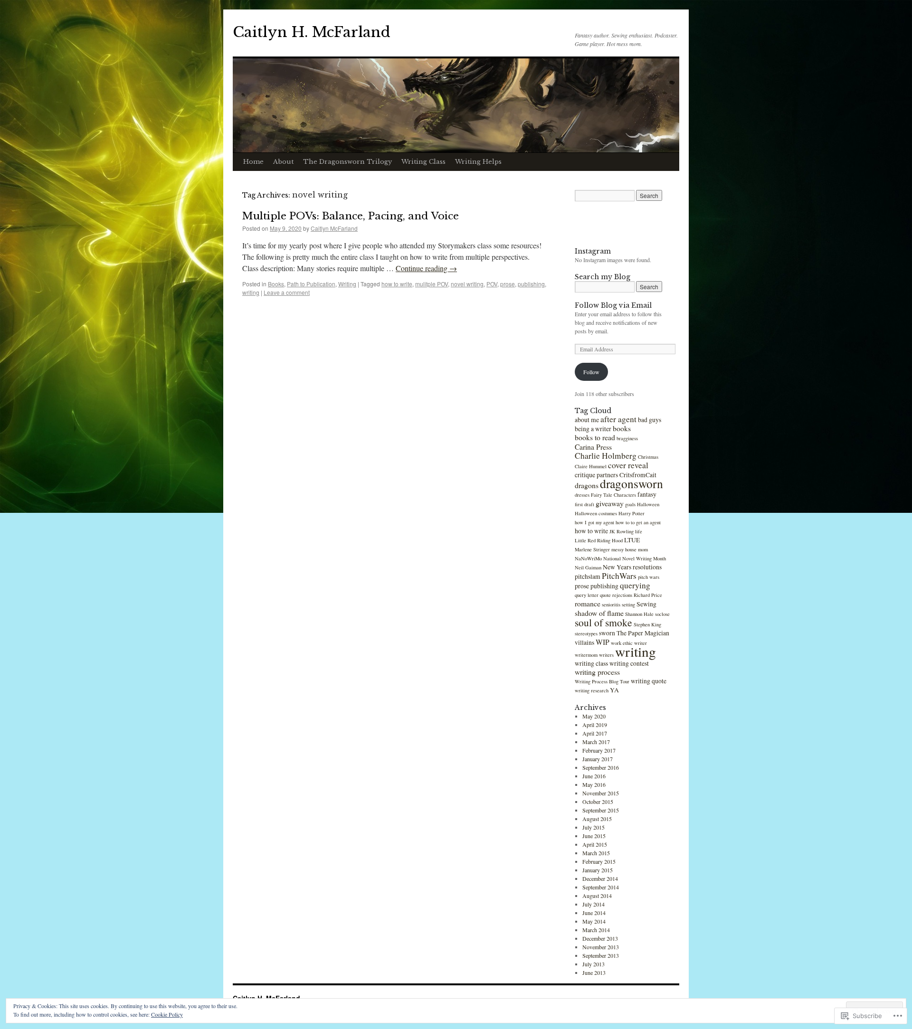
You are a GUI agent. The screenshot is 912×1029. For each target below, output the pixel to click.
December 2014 (600, 878)
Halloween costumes (596, 513)
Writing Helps (478, 162)
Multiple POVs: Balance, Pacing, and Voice (350, 216)
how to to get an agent (638, 522)
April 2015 (594, 844)
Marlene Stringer (592, 549)
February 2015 (599, 861)
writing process (597, 672)
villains (584, 642)
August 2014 (597, 895)
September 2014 (600, 887)
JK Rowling (621, 531)
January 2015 (597, 870)
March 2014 (596, 930)
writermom (586, 654)
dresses (582, 494)
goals (630, 504)
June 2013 (594, 972)
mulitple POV (431, 284)
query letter (586, 595)
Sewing (646, 604)
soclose (662, 614)
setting (628, 604)
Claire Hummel (591, 466)
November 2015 (600, 793)
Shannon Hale (639, 614)
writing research (591, 690)
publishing (531, 284)
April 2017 (594, 733)
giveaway (610, 503)
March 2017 (596, 742)
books (622, 428)
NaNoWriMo (588, 558)
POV (491, 284)
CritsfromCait (637, 475)
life (638, 531)
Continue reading (426, 268)
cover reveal (628, 465)
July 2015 (593, 827)
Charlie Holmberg (605, 455)
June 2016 (594, 776)
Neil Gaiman (588, 567)
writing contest (629, 663)
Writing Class (423, 162)
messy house (623, 549)
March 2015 (596, 853)
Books (276, 284)
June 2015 (594, 836)
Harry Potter (631, 513)
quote (605, 595)
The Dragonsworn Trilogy (347, 162)
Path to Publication (311, 284)
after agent (618, 419)
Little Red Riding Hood (599, 540)
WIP (602, 642)
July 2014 (593, 904)
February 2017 (599, 750)
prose (507, 284)
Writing (347, 284)
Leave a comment (287, 292)
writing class (591, 663)
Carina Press (593, 447)
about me (587, 419)
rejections (622, 595)
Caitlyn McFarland (334, 228)
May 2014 (594, 921)
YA (614, 690)
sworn (607, 633)
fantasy (646, 494)
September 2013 (600, 955)
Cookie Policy (167, 1014)
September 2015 (600, 810)
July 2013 (593, 964)
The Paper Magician (643, 633)
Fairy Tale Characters (613, 494)
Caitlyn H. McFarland (311, 32)
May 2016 (594, 784)
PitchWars (619, 575)
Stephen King (647, 624)
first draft (584, 504)
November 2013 (600, 947)
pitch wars (648, 577)
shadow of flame (599, 613)
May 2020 (594, 716)
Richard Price (648, 595)
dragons (586, 485)
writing (250, 292)
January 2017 (597, 759)
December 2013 (600, 938)
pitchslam (587, 576)
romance (587, 603)
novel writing (467, 284)
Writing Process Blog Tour (602, 681)
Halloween (648, 504)
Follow (591, 372)
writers (606, 654)
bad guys (649, 419)
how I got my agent (594, 522)
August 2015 (597, 818)
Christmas (648, 456)
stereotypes (586, 633)
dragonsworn (631, 483)
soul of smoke (603, 622)
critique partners (596, 475)
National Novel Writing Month (634, 558)
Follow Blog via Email (613, 305)
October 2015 (597, 801)
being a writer (593, 429)
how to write (396, 284)
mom (643, 549)
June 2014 (594, 912)
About (283, 162)
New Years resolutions (632, 567)
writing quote (648, 681)
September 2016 (600, 767)
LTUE (632, 540)
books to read (595, 437)
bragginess (627, 438)
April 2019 (594, 724)
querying (635, 585)
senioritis (611, 604)
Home (253, 162)
